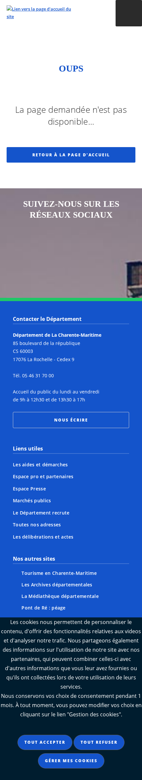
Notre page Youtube (83, 269)
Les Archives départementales (56, 584)
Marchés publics (32, 500)
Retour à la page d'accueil (71, 155)
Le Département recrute (41, 513)
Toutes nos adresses (37, 524)
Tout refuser (99, 742)
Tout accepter (44, 742)
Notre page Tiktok (108, 244)
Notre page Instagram (33, 244)
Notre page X (83, 244)
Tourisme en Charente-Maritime (59, 573)
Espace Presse (29, 488)
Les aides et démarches (40, 464)
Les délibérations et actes (43, 537)
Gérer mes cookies (71, 761)
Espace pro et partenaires (43, 476)
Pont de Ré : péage (43, 608)
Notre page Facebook (58, 244)
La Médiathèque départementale (60, 596)
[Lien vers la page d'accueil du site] (53, 12)
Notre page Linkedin (58, 269)
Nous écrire (71, 420)
